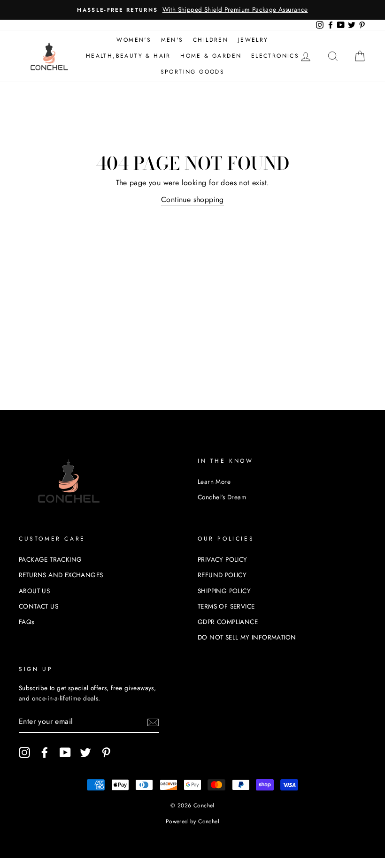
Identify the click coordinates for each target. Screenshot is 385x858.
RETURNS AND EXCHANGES (61, 575)
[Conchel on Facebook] (44, 752)
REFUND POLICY (222, 575)
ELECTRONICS (275, 56)
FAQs (26, 621)
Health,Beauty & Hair (128, 56)
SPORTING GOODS (193, 72)
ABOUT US (34, 590)
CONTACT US (38, 606)
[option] (192, 10)
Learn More (214, 481)
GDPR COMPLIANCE (228, 621)
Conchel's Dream (222, 497)
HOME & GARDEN (210, 56)
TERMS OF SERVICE (226, 606)
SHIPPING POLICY (224, 590)
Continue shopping (192, 199)
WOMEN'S (133, 40)
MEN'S (172, 40)
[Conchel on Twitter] (85, 752)
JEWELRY (253, 40)
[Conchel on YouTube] (65, 752)
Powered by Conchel (192, 821)
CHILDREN (210, 40)
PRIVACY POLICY (222, 559)
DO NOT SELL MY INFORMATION (247, 637)
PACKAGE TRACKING (50, 559)
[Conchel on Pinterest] (106, 752)
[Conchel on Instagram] (24, 752)
